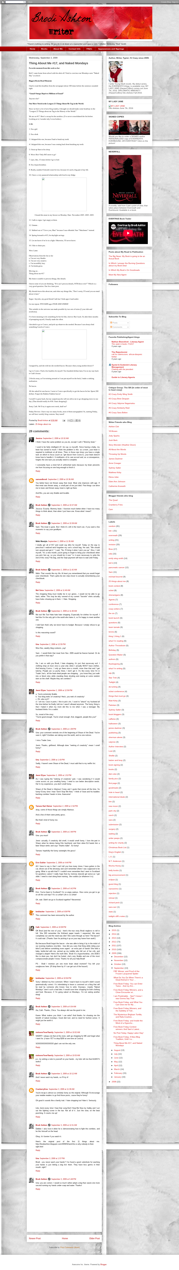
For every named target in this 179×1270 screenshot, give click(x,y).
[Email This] (68, 420)
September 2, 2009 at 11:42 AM (64, 570)
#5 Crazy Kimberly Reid (119, 408)
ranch (111, 815)
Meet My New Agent (117, 275)
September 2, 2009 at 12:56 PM (59, 690)
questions (113, 622)
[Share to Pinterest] (79, 420)
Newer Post (35, 1238)
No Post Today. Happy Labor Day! (128, 1033)
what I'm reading (116, 641)
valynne (112, 742)
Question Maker (116, 655)
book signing (114, 765)
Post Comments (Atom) (70, 1247)
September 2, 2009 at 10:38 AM (64, 523)
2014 (114, 934)
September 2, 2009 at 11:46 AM (57, 590)
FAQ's (89, 49)
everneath (113, 535)
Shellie (112, 755)
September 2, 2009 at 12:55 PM (53, 644)
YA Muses (113, 431)
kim (110, 801)
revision (112, 544)
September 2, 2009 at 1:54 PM (65, 806)
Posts (114, 323)
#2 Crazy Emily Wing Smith (121, 394)
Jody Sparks (114, 436)
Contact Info (75, 49)
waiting (112, 834)
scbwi (111, 590)
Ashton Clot (114, 426)
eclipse (112, 879)
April (116, 1065)
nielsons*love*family (44, 1032)
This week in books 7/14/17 (123, 344)
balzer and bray (116, 760)
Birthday (112, 650)
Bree (111, 549)
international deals (117, 797)
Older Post (94, 1238)
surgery (112, 829)
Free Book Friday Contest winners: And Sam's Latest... (127, 1028)
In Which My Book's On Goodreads (124, 270)
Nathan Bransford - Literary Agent (128, 342)
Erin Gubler (41, 863)
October (118, 964)
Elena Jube (114, 477)
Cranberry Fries (116, 505)
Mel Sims (40, 590)
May (116, 1062)
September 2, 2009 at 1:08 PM (63, 729)
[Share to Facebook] (76, 420)
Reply (38, 471)
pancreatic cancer (116, 567)
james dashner (115, 728)
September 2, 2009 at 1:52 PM (59, 775)
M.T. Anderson (115, 861)
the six (111, 613)
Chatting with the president (122, 369)
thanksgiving (114, 664)
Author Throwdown (117, 645)
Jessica (39, 438)
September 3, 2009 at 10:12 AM (64, 1074)
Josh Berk (113, 440)
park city (112, 811)
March (117, 1069)
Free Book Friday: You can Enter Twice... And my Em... (128, 985)
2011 (114, 945)
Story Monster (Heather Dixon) (122, 445)
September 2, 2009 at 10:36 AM (61, 479)
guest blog (113, 884)
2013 (114, 938)
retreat (112, 898)
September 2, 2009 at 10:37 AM (64, 505)
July (116, 1054)
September (119, 968)
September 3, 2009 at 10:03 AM (67, 1055)
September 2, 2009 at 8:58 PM (57, 912)
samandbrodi (41, 479)
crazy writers (114, 609)
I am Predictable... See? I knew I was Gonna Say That (128, 997)
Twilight (112, 682)
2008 (114, 1082)
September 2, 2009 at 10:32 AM (56, 438)
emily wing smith (116, 558)
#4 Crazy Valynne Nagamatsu (122, 403)
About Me (58, 49)
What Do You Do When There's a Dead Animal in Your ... (128, 978)
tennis (111, 632)
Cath (38, 927)
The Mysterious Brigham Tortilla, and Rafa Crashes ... (128, 1015)
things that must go (117, 696)
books (111, 769)
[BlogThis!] (71, 420)
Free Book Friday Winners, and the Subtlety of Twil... (127, 1009)
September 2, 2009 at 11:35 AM (61, 541)
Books (44, 49)
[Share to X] (74, 420)
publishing (113, 733)
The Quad (113, 500)
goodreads (113, 788)
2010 (114, 949)
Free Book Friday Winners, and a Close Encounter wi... (128, 991)
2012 (114, 942)
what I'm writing (115, 668)
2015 (114, 930)
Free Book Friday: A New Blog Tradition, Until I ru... (127, 1038)
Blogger (103, 1264)
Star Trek (113, 678)
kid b (111, 563)
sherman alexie (115, 737)
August (117, 1050)
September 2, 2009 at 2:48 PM (63, 832)
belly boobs (114, 870)
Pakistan (112, 705)
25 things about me (43, 424)
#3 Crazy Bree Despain (119, 399)
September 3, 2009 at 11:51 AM (64, 1125)
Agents (112, 599)
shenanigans (114, 595)
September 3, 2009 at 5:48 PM (63, 1179)
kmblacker (40, 912)
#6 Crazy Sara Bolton (118, 412)
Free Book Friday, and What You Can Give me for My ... (128, 1003)
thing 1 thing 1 (115, 636)
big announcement (117, 875)
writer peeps (114, 838)
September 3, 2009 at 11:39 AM (61, 1089)
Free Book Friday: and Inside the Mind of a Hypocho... (128, 1022)
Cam (111, 509)
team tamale (114, 627)
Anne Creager (115, 463)
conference (114, 604)
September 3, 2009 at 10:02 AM (67, 1032)
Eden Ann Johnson (117, 481)
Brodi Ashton (41, 505)
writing (111, 540)
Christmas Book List (117, 847)
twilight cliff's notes (117, 916)
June (116, 1058)
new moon (113, 806)
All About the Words (117, 449)
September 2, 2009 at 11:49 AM (64, 611)
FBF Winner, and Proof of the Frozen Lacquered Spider (126, 972)
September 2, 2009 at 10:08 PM (53, 927)
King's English (115, 852)
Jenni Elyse (41, 690)
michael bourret (116, 577)
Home (32, 49)
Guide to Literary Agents (123, 377)
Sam (111, 572)
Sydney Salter (115, 468)
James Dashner (116, 459)
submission (114, 824)
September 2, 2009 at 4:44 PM (59, 863)
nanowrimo (113, 889)
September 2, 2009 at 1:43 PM (52, 760)
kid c (111, 531)
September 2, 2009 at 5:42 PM (63, 888)
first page (113, 783)
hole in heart (114, 792)
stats (111, 912)
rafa (110, 554)
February (118, 1073)
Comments (117, 327)
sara (111, 820)
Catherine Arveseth (117, 486)
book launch (114, 618)
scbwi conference (116, 691)
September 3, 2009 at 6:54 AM (63, 1007)
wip (110, 673)
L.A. (110, 857)
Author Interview (116, 746)
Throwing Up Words (117, 454)
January (118, 1077)
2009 (114, 953)
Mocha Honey (115, 866)
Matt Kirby (113, 701)
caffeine (112, 719)
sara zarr (113, 907)
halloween (113, 723)
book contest (114, 586)
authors (112, 659)
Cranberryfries (42, 1089)
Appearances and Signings (111, 49)
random (112, 526)
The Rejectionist (119, 352)
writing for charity (116, 843)
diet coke (113, 774)
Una (37, 644)
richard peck (114, 902)
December (119, 956)
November (119, 960)
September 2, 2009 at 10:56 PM (58, 978)
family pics (113, 778)
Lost (110, 751)
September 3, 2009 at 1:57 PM (52, 1158)
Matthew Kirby (115, 472)
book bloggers (115, 714)
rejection (112, 893)
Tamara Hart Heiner (44, 806)
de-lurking (113, 687)
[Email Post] (64, 420)
